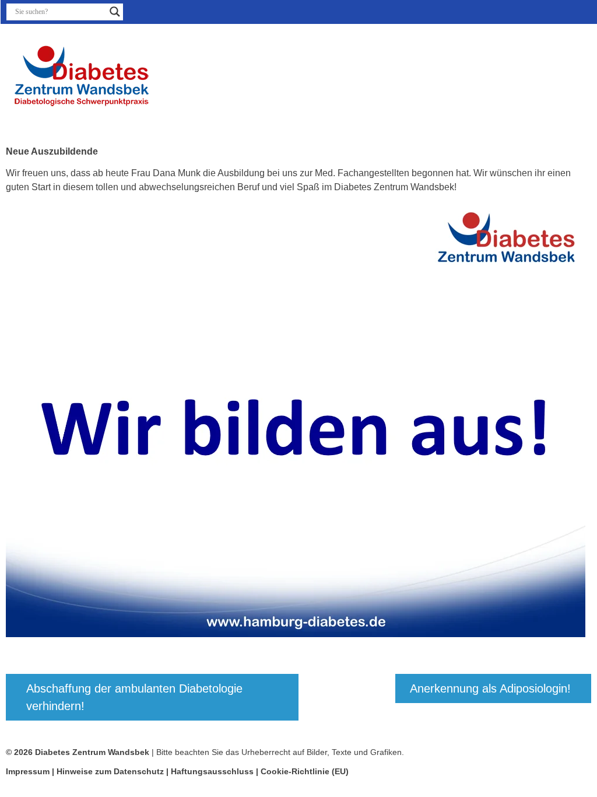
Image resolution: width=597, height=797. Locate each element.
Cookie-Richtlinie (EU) (305, 771)
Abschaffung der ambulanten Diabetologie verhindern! (134, 697)
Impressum (28, 771)
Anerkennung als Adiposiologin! (490, 688)
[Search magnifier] (115, 12)
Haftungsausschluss (212, 771)
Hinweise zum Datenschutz (111, 771)
